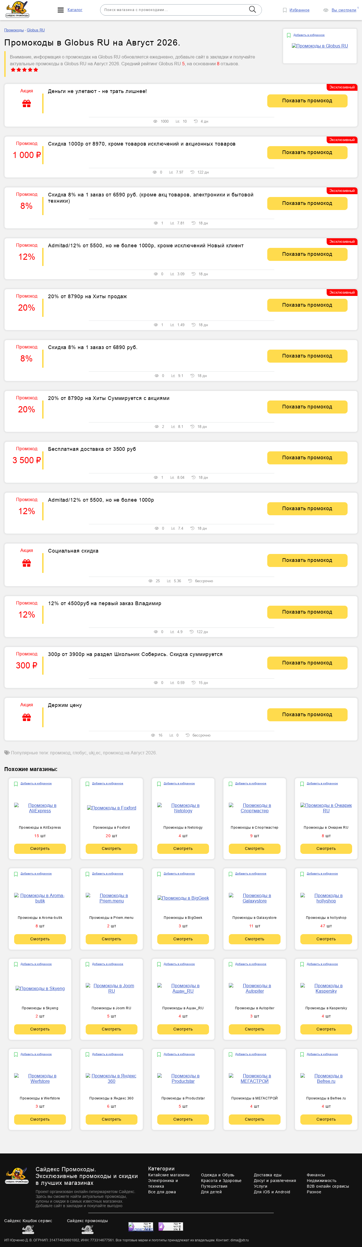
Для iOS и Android (272, 1192)
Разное (314, 1192)
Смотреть (40, 848)
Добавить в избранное (309, 34)
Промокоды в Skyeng (40, 1008)
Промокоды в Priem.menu (111, 918)
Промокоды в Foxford (111, 828)
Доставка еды (267, 1175)
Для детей (211, 1192)
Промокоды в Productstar (183, 1098)
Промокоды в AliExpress (40, 828)
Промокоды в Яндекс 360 (111, 1098)
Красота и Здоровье (221, 1180)
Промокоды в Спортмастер (255, 828)
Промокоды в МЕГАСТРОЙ (254, 1098)
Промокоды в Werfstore (40, 1098)
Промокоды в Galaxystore (254, 918)
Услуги (260, 1186)
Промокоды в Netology (183, 828)
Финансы (316, 1175)
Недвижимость (321, 1180)
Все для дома (162, 1192)
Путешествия (214, 1186)
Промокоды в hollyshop (326, 918)
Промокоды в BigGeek (183, 918)
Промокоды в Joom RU (111, 1008)
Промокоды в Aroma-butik (40, 918)
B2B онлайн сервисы (328, 1186)
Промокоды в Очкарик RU (326, 828)
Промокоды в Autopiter (255, 1008)
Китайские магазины (169, 1175)
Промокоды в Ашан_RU (183, 1008)
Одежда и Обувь (217, 1175)
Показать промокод (307, 100)
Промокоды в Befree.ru (326, 1098)
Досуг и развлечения (275, 1180)
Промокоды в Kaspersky (326, 1008)
